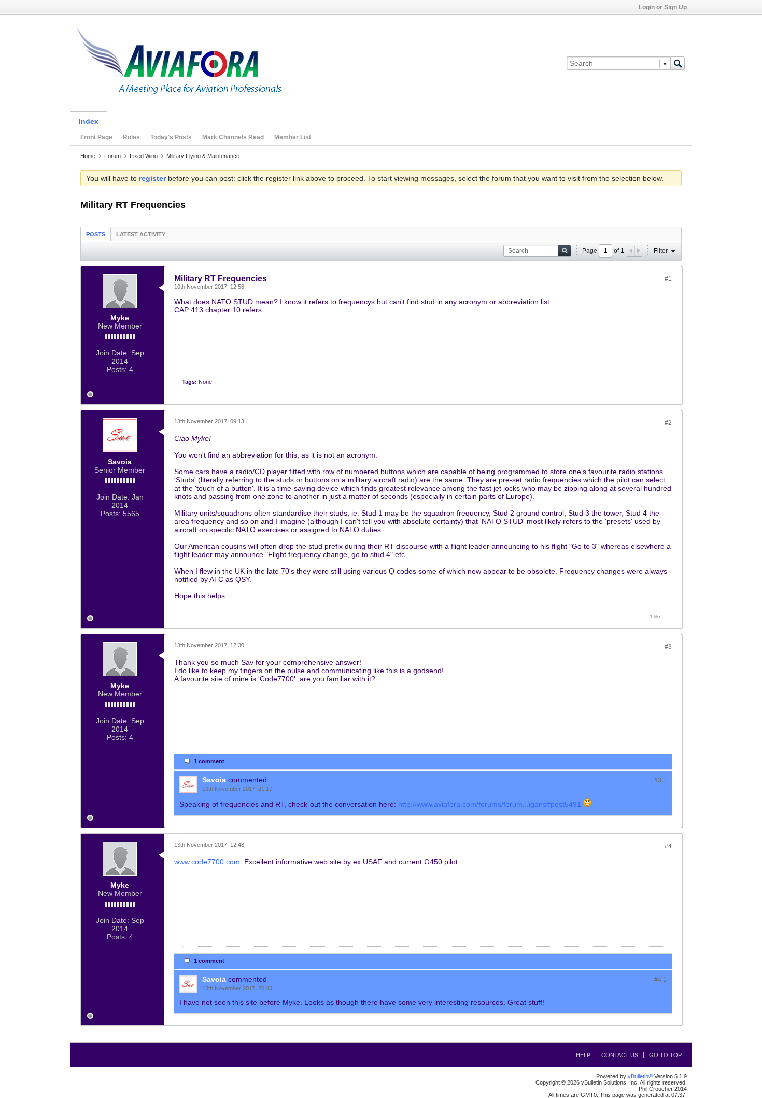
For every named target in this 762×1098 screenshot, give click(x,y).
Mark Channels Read (233, 137)
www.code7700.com (207, 862)
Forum (112, 156)
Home (87, 156)
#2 (668, 422)
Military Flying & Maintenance (202, 156)
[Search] (677, 63)
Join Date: (112, 353)
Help (583, 1055)
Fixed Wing (144, 156)
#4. (660, 979)
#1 (668, 278)
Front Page (96, 137)
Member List (292, 137)
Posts (95, 234)
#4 (668, 846)
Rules (131, 137)
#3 (668, 646)
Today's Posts (171, 137)
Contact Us (619, 1055)
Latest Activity (140, 234)
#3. (660, 780)
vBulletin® (640, 1076)
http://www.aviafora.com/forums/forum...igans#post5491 (489, 804)
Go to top (665, 1055)
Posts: (117, 369)
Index (88, 121)
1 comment (209, 761)
